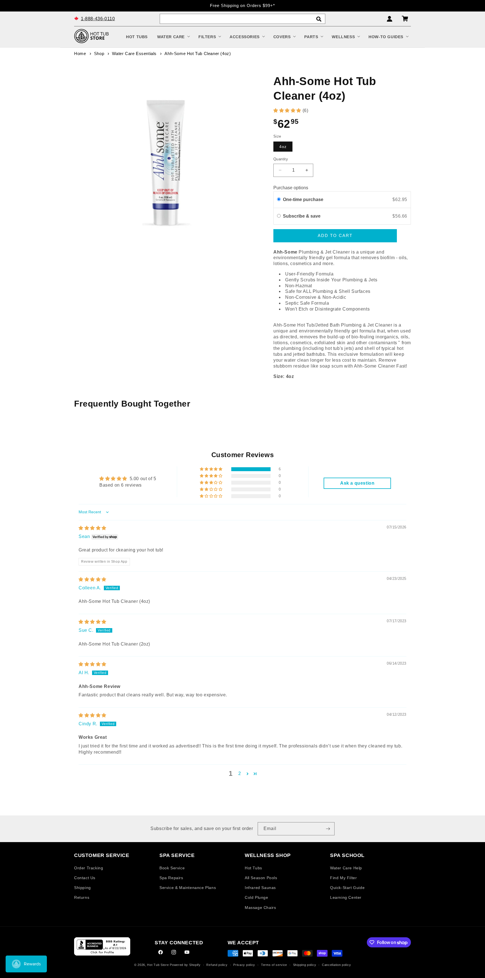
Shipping (82, 887)
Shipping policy (304, 964)
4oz (283, 146)
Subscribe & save (302, 216)
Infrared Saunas (260, 887)
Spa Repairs (171, 877)
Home (80, 53)
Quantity (280, 159)
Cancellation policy (336, 964)
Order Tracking (88, 867)
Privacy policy (244, 964)
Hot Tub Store (158, 965)
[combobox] (242, 19)
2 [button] (239, 773)
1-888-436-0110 (98, 18)
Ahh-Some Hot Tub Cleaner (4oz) (197, 53)
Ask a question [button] (357, 483)
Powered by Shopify (185, 965)
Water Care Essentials (134, 53)
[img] (92, 528)
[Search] (319, 19)
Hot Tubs (253, 867)
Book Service (172, 867)
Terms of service (274, 964)
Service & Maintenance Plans (187, 887)
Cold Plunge (256, 897)
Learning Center (346, 897)
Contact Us (84, 877)
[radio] (279, 199)
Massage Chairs (260, 907)
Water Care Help (346, 867)
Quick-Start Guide (347, 887)
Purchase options (290, 187)
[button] (173, 37)
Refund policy (216, 964)
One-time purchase (303, 199)
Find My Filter (343, 877)
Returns (81, 897)
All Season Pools (261, 877)
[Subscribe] (328, 828)
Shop (99, 53)
